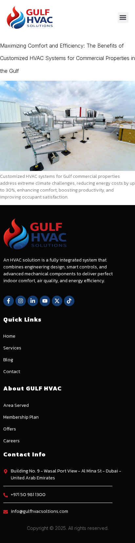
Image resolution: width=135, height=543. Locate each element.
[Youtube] (45, 301)
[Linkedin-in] (33, 301)
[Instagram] (20, 301)
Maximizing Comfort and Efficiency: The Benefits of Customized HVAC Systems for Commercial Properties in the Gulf (67, 58)
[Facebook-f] (8, 301)
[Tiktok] (69, 301)
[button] (123, 17)
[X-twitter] (57, 301)
